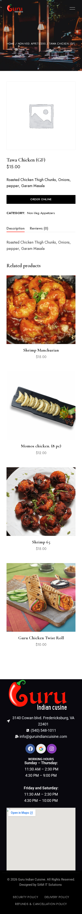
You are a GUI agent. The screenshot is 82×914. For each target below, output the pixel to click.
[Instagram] (52, 749)
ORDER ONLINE (41, 431)
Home (10, 44)
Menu (71, 8)
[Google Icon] (41, 749)
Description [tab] (16, 228)
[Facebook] (30, 749)
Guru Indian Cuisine (31, 879)
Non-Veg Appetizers (32, 44)
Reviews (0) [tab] (39, 228)
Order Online (41, 199)
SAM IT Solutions (49, 885)
